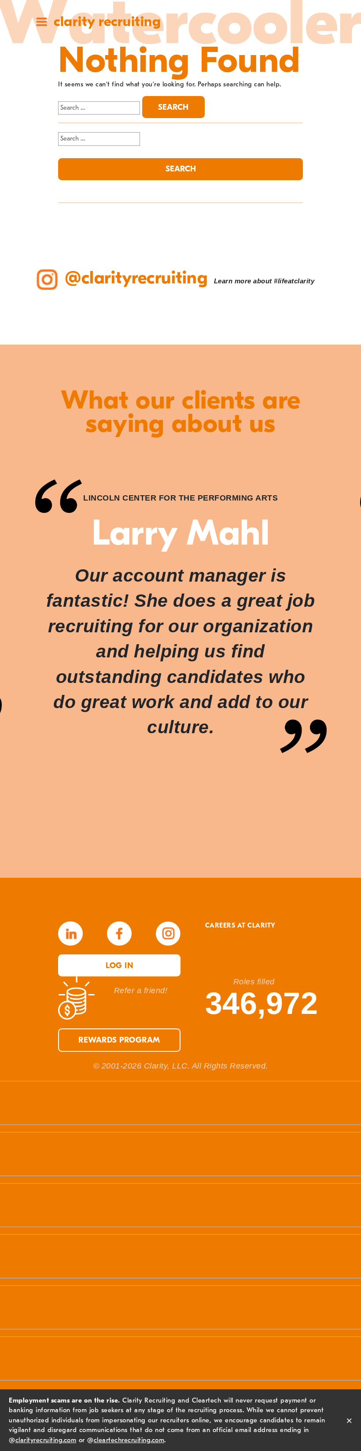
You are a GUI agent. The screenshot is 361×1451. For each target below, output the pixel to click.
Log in (119, 965)
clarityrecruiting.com (46, 1440)
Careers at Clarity (240, 925)
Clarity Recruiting (107, 21)
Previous (26, 661)
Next (335, 661)
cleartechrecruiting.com (129, 1440)
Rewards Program (119, 1040)
